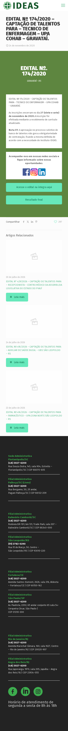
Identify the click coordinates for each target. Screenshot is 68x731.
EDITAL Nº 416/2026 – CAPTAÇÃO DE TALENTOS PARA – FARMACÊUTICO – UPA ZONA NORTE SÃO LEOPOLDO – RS (34, 415)
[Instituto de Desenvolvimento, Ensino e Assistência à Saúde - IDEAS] (21, 5)
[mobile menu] (63, 5)
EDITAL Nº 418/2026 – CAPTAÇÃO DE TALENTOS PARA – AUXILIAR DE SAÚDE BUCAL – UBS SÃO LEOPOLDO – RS (33, 350)
